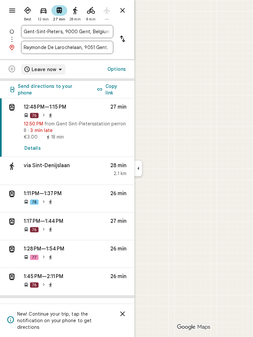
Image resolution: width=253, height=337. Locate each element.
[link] (67, 127)
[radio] (28, 12)
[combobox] (67, 31)
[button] (67, 171)
